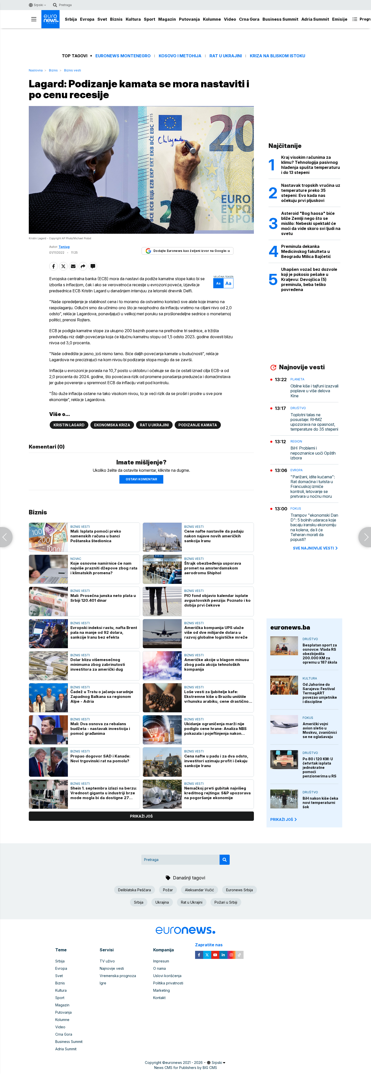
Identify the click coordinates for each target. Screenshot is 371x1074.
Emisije (339, 19)
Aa (218, 283)
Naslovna (36, 70)
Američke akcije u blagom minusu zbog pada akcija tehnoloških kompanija (216, 664)
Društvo (298, 408)
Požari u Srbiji (226, 902)
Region (296, 441)
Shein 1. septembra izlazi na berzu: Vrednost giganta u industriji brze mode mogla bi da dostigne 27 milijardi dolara (103, 793)
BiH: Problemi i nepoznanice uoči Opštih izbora (313, 453)
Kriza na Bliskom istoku (277, 56)
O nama (159, 968)
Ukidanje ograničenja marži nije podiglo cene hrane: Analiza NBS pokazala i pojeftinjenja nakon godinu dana (215, 728)
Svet (102, 19)
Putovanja (189, 19)
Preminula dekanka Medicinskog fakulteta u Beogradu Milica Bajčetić (306, 251)
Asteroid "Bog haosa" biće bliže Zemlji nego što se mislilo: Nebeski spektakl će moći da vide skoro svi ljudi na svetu (310, 223)
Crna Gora (249, 19)
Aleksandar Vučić (199, 890)
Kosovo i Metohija (180, 56)
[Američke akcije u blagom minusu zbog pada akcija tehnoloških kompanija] (162, 665)
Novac (75, 559)
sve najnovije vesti (313, 548)
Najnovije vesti (112, 968)
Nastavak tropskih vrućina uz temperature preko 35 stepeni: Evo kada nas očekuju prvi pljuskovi (310, 193)
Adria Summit (315, 19)
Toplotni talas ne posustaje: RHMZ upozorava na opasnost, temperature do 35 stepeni (314, 422)
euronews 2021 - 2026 (184, 1062)
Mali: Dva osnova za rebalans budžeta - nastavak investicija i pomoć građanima (100, 728)
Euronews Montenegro (123, 56)
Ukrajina (162, 902)
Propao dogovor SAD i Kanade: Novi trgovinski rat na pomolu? (100, 758)
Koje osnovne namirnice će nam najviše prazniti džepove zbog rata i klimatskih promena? (103, 568)
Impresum (161, 961)
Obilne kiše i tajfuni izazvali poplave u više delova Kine (314, 391)
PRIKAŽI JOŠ (281, 819)
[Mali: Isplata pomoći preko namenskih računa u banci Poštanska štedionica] (48, 537)
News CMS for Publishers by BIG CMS (185, 1067)
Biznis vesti (72, 70)
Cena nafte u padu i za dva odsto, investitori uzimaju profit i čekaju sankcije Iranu (216, 761)
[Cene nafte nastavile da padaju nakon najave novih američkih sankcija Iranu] (162, 537)
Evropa (87, 19)
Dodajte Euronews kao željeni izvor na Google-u (191, 251)
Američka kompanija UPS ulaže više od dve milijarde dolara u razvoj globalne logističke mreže (216, 632)
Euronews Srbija (239, 890)
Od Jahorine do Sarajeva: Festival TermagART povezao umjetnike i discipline (320, 693)
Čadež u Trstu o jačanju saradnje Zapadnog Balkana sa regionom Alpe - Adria (101, 696)
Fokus (295, 508)
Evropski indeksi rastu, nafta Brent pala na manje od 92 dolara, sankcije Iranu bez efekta (103, 632)
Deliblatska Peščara (134, 890)
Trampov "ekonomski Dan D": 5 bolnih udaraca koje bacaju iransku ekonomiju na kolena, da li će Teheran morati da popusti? (314, 527)
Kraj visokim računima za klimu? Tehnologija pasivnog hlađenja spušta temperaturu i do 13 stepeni (310, 165)
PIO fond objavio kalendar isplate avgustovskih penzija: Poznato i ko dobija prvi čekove (217, 600)
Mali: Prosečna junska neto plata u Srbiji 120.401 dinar (103, 598)
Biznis (116, 19)
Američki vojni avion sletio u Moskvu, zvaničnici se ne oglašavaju (320, 730)
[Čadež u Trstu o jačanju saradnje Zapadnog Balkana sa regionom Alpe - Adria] (48, 697)
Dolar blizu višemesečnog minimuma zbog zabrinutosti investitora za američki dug (97, 664)
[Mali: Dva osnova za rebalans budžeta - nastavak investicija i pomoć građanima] (48, 729)
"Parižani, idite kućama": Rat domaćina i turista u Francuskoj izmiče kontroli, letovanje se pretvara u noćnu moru (312, 487)
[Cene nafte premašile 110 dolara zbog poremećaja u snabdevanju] (6, 537)
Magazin (167, 19)
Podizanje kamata (197, 425)
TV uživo (107, 961)
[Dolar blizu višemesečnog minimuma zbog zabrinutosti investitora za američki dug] (48, 665)
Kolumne (212, 19)
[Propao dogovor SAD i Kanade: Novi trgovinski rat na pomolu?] (48, 761)
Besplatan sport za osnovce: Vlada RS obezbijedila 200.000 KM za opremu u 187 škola (320, 653)
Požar (168, 890)
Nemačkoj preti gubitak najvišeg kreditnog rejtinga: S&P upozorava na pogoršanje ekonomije (217, 793)
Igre (103, 983)
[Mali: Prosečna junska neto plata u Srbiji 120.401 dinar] (48, 601)
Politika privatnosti (168, 983)
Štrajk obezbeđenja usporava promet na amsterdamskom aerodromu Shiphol (212, 568)
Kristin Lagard (69, 425)
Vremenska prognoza (118, 976)
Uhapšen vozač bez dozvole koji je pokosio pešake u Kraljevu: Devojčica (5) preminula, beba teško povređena (309, 279)
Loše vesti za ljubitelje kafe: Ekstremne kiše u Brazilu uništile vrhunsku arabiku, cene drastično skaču (216, 696)
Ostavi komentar (141, 479)
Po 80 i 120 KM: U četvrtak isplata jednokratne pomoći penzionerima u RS (319, 767)
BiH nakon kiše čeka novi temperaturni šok (320, 802)
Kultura (133, 19)
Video (230, 19)
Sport (149, 19)
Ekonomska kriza (112, 425)
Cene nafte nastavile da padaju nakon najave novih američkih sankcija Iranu (214, 536)
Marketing (161, 990)
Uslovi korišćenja (167, 976)
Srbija (71, 19)
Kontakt (159, 998)
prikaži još (141, 816)
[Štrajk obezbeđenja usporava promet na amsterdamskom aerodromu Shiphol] (162, 569)
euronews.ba (290, 627)
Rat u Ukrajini (225, 56)
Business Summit (280, 19)
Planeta (297, 379)
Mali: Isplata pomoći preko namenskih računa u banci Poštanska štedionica (95, 536)
